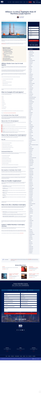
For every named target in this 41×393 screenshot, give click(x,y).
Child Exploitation (31, 80)
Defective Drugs (30, 100)
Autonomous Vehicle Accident (32, 60)
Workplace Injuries (31, 249)
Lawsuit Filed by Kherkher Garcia (32, 267)
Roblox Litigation (30, 205)
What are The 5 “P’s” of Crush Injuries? (8, 52)
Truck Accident (16, 274)
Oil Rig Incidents (30, 179)
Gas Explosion (30, 129)
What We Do (12, 356)
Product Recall (30, 197)
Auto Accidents (34, 273)
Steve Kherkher (19, 14)
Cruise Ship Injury (31, 89)
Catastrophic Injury (31, 74)
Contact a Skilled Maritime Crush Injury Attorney (8, 60)
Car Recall (30, 72)
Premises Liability (31, 194)
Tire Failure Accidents (31, 220)
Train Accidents (30, 223)
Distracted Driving (31, 109)
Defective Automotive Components (32, 97)
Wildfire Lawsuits (31, 243)
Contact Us (24, 356)
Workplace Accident (31, 246)
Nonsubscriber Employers (31, 168)
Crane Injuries (30, 86)
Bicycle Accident (30, 66)
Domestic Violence (31, 112)
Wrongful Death (30, 252)
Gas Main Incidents (31, 132)
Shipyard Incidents (31, 211)
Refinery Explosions (31, 200)
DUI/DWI (30, 118)
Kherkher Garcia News (31, 138)
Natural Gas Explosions (31, 162)
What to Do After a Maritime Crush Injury (7, 59)
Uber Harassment (31, 231)
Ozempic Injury (30, 180)
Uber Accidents (30, 229)
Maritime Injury (30, 151)
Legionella (30, 143)
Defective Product (31, 103)
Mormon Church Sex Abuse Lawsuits (32, 157)
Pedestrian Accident (31, 185)
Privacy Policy (29, 356)
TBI (29, 214)
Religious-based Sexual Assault (32, 203)
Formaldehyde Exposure (31, 126)
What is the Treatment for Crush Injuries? (7, 53)
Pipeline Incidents (31, 191)
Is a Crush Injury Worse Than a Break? (8, 51)
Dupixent (30, 120)
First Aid (5, 54)
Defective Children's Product (32, 98)
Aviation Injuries (30, 63)
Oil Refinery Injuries (31, 177)
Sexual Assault (30, 208)
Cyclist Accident (30, 92)
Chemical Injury (30, 77)
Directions (7, 351)
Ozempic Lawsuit (30, 182)
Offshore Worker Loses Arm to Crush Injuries (8, 49)
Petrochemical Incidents (31, 188)
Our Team (9, 356)
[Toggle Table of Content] (14, 47)
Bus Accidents (30, 69)
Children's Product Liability (31, 83)
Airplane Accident (31, 54)
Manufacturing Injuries (31, 148)
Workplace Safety (31, 251)
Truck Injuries (30, 226)
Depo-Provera (30, 106)
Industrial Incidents (31, 135)
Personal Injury (20, 10)
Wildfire (30, 240)
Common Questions (17, 356)
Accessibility (34, 356)
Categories (31, 49)
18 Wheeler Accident (31, 51)
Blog (26, 356)
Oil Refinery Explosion (31, 174)
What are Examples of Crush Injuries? (7, 50)
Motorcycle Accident (31, 159)
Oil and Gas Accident (31, 171)
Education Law (30, 121)
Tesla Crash (30, 217)
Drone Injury (30, 115)
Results (21, 356)
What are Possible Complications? (6, 58)
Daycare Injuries (30, 95)
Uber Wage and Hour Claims (31, 234)
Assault (30, 57)
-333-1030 (38, 2)
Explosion (30, 123)
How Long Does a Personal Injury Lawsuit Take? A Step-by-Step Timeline (10, 267)
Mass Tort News (30, 154)
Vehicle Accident (30, 237)
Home (6, 356)
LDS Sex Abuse (30, 141)
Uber (29, 228)
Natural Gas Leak (30, 165)
